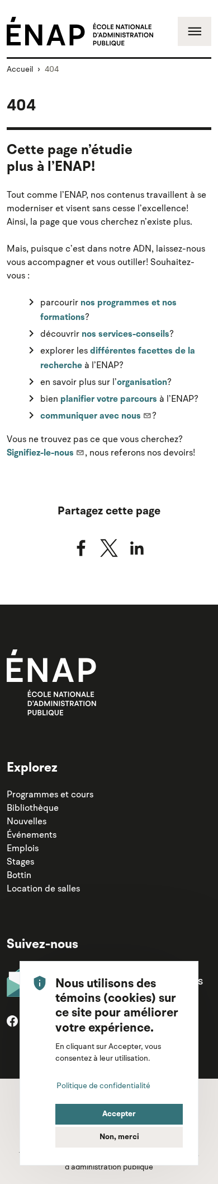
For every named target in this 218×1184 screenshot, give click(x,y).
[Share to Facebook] (81, 548)
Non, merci (119, 1137)
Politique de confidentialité (103, 1085)
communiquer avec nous (90, 416)
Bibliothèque (33, 807)
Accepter (119, 1114)
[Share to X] (109, 548)
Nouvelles (26, 821)
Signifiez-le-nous (40, 453)
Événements (31, 834)
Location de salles (43, 888)
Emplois (23, 847)
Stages (20, 861)
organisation (142, 382)
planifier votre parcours (108, 399)
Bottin (19, 874)
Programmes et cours (50, 794)
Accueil (20, 69)
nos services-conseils (125, 334)
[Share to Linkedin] (137, 548)
